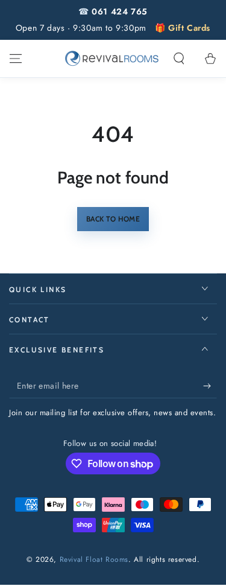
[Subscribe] (210, 386)
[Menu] (15, 58)
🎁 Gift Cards (182, 28)
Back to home (113, 218)
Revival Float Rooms (94, 559)
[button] (179, 58)
